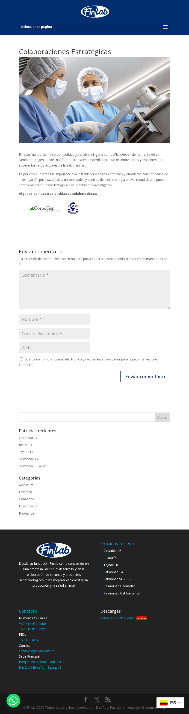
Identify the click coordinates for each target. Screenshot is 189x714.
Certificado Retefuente (117, 618)
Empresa (25, 492)
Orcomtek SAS (154, 707)
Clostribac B (28, 438)
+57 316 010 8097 (32, 629)
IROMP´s (25, 445)
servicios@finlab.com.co (37, 651)
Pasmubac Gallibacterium (122, 593)
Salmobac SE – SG (32, 466)
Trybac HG (27, 452)
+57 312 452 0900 (32, 623)
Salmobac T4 (28, 459)
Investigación (28, 506)
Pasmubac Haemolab (119, 586)
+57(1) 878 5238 (31, 640)
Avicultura (26, 485)
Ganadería (26, 499)
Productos (26, 513)
